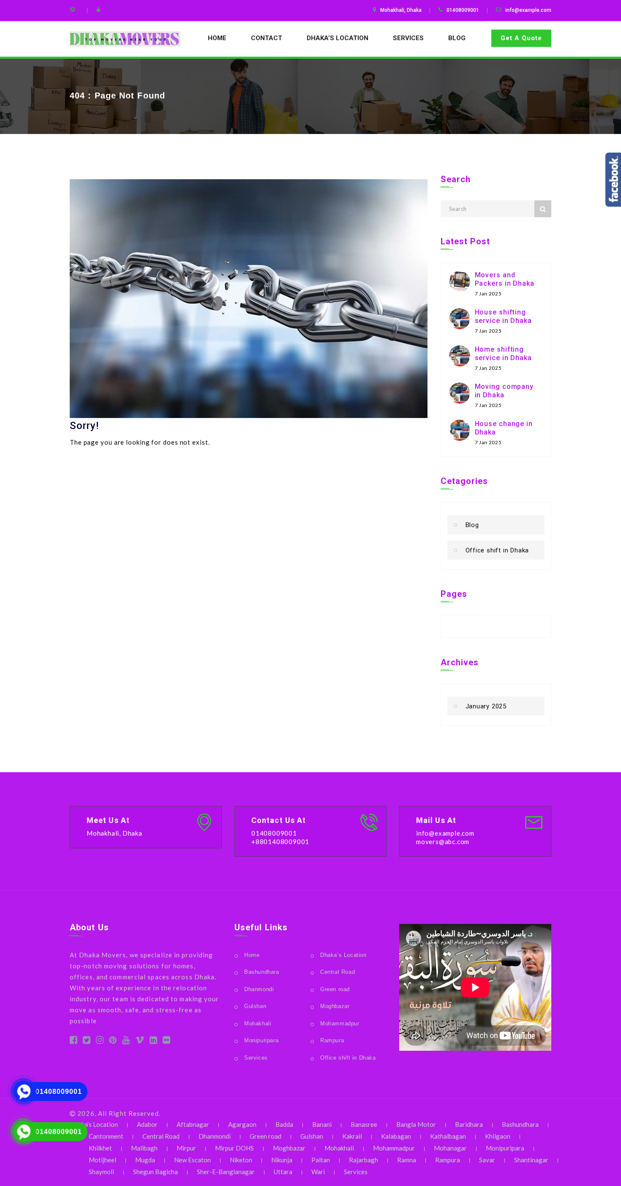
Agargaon (242, 1124)
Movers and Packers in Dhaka (504, 279)
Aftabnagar (193, 1124)
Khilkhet (100, 1148)
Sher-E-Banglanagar (226, 1171)
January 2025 (486, 706)
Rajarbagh (363, 1160)
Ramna (406, 1160)
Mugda (145, 1160)
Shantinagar (531, 1160)
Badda (284, 1124)
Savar (487, 1160)
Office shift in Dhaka (497, 550)
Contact (266, 38)
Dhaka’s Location (337, 38)
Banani (322, 1124)
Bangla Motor (416, 1124)
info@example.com (528, 10)
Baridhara (469, 1124)
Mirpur (186, 1148)
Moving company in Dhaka (504, 391)
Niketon (241, 1160)
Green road (335, 989)
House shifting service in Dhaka (503, 316)
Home (217, 38)
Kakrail (352, 1136)
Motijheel (102, 1160)
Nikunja (281, 1160)
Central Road (337, 972)
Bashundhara (261, 972)
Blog (457, 38)
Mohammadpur (340, 1023)
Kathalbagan (448, 1136)
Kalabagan (396, 1136)
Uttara (283, 1171)
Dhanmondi (259, 989)
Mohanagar (450, 1148)
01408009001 (58, 1091)
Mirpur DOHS (234, 1148)
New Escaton (192, 1160)
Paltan (320, 1160)
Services (408, 38)
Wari (318, 1171)
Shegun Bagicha (155, 1171)
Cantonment (106, 1136)
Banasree (364, 1124)
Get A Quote (521, 38)
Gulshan (255, 1006)
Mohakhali (257, 1023)
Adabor (147, 1124)
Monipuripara (261, 1040)
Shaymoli (101, 1171)
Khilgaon (497, 1136)
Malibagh (144, 1148)
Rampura (332, 1040)
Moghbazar (334, 1006)
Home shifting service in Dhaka (503, 353)
